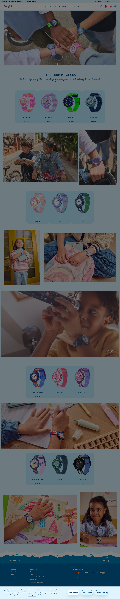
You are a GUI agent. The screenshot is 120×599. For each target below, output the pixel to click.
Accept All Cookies (101, 592)
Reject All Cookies (87, 592)
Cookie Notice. (32, 596)
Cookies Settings (73, 592)
